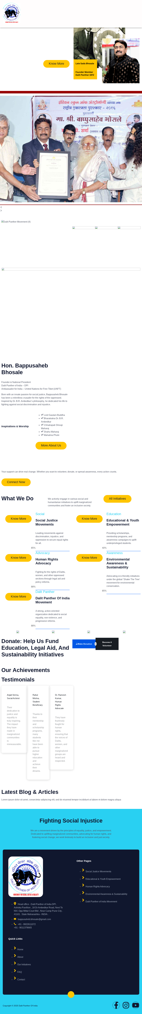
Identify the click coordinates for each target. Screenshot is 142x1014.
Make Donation (85, 644)
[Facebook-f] (116, 1005)
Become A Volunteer (107, 644)
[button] (71, 207)
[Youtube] (135, 1005)
